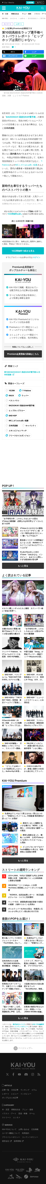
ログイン (40, 2)
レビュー (14, 1094)
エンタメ (16, 1117)
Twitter (7, 1074)
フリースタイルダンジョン (19, 435)
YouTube (19, 1074)
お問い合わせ (24, 1129)
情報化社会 (15, 1109)
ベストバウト (14, 400)
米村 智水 (6, 47)
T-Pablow (26, 390)
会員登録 (30, 2)
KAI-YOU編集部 (38, 1024)
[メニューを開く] (4, 8)
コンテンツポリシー (21, 1026)
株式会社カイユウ (19, 1024)
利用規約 (25, 1133)
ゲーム (32, 1113)
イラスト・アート (9, 1113)
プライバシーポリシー (11, 1137)
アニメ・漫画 (27, 1109)
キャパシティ (30, 425)
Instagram (32, 1074)
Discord (26, 1074)
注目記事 (14, 1090)
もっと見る (23, 565)
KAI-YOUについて (9, 1129)
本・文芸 (5, 1109)
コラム (34, 1090)
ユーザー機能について (11, 1133)
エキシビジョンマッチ (17, 430)
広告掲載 (34, 1129)
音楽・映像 (22, 1113)
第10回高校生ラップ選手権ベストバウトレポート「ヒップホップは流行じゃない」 (22, 36)
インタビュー (25, 1094)
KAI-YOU (5, 18)
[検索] (42, 8)
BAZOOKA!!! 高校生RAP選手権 (21, 117)
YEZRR (11, 390)
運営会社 (5, 1141)
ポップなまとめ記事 (10, 1097)
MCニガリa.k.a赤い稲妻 (26, 165)
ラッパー (25, 395)
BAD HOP (12, 415)
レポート (22, 18)
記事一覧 (5, 1090)
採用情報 (17, 1141)
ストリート (13, 18)
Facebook (13, 1074)
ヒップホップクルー (16, 410)
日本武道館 (13, 425)
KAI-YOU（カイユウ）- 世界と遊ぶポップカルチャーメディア (23, 8)
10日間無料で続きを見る (23, 251)
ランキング (24, 1090)
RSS (39, 1074)
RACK (11, 395)
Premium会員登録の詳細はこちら (23, 354)
